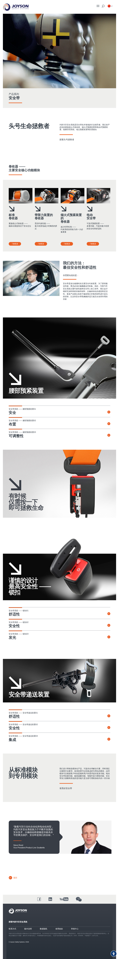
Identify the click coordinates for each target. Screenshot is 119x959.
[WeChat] (79, 899)
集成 (12, 740)
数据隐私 (43, 929)
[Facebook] (39, 899)
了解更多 (15, 244)
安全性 (14, 626)
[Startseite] (16, 7)
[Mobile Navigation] (98, 5)
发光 (12, 637)
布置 (12, 424)
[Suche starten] (103, 6)
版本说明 (28, 929)
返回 (15, 878)
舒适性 (14, 614)
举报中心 (74, 929)
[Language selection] (109, 6)
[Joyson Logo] (18, 911)
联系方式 (12, 929)
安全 (12, 412)
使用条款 (59, 929)
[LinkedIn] (50, 899)
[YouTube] (64, 899)
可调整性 (16, 436)
